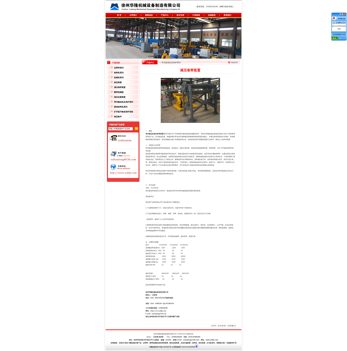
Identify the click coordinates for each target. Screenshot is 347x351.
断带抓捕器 (119, 92)
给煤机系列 (119, 77)
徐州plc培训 (123, 343)
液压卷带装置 (120, 87)
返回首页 (234, 62)
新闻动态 (149, 15)
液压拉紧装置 (120, 97)
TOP (213, 326)
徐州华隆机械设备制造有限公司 (214, 134)
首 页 (119, 15)
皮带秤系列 (119, 67)
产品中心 (164, 15)
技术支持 (180, 15)
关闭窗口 (231, 326)
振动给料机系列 (120, 106)
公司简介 (133, 15)
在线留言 (212, 15)
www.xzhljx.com (212, 340)
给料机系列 (119, 72)
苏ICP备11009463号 (163, 347)
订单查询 (196, 15)
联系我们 (227, 15)
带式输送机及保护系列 (123, 101)
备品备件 (118, 116)
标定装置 (118, 82)
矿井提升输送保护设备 (123, 111)
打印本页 (222, 326)
